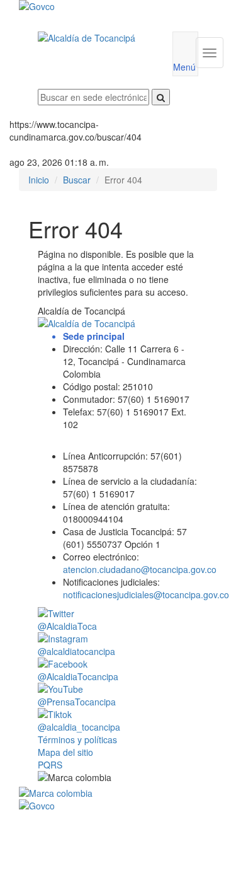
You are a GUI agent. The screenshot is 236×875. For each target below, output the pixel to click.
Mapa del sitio (65, 752)
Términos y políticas (77, 739)
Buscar (77, 179)
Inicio (38, 179)
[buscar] (161, 97)
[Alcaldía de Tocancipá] (96, 38)
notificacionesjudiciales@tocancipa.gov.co (146, 594)
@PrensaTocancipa (77, 701)
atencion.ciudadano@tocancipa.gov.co (139, 569)
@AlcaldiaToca (67, 626)
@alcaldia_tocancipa (79, 727)
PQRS (50, 764)
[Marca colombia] (118, 793)
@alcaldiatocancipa (76, 651)
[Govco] (101, 6)
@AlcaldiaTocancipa (78, 676)
